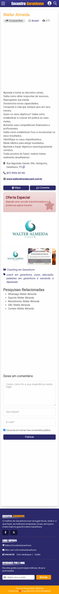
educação (47, 274)
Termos (19, 588)
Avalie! (35, 20)
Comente (44, 187)
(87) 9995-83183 (15, 173)
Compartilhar (15, 20)
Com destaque (24, 554)
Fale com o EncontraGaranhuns (20, 550)
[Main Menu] (3, 3)
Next (51, 230)
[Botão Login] (49, 3)
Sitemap (39, 588)
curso (37, 274)
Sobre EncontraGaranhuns (18, 545)
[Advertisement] (29, 58)
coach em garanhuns (19, 274)
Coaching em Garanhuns (20, 269)
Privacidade (29, 588)
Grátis (37, 554)
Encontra (27, 3)
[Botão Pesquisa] (55, 3)
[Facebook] (5, 532)
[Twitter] (13, 532)
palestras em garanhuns (20, 278)
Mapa (17, 187)
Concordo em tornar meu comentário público (28, 430)
